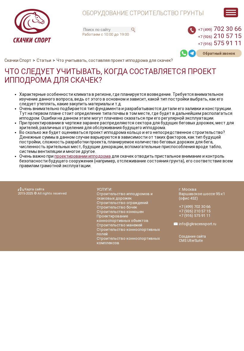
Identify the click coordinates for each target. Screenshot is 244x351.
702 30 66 (220, 28)
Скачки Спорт (17, 60)
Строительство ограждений (122, 202)
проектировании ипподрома (82, 156)
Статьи (44, 60)
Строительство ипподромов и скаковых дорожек (125, 196)
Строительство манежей (119, 225)
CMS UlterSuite (191, 241)
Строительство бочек (117, 207)
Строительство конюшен (120, 211)
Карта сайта (34, 189)
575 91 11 (220, 43)
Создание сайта (192, 236)
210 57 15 (220, 36)
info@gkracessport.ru (197, 224)
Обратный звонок (219, 53)
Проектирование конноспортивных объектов (122, 218)
